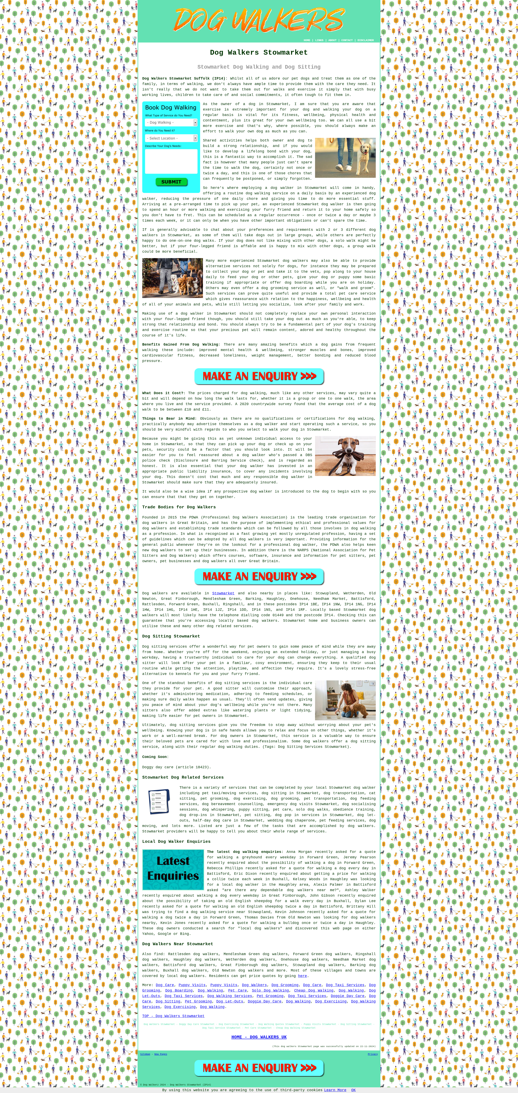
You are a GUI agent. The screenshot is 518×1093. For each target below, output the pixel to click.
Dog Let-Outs (229, 1001)
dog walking (258, 193)
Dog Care (165, 985)
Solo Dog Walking (270, 991)
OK (353, 1090)
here (302, 976)
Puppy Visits (192, 985)
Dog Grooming (285, 985)
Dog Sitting (168, 1001)
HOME (307, 40)
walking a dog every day (342, 868)
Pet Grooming (270, 996)
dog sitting (274, 793)
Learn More (335, 1090)
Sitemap (145, 1054)
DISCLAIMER (366, 40)
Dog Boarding (179, 991)
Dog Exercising (331, 1001)
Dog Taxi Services (345, 985)
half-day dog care (212, 820)
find (158, 954)
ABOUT (332, 40)
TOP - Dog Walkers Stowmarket (173, 1016)
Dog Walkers (254, 985)
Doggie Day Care (347, 996)
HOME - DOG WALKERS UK (259, 1037)
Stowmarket (223, 593)
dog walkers (295, 261)
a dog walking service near (216, 912)
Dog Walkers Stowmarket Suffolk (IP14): (185, 79)
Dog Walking (210, 991)
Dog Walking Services (229, 996)
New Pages (160, 1054)
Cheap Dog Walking (313, 991)
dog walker (192, 314)
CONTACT (347, 40)
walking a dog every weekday (228, 896)
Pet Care (237, 991)
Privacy (373, 1054)
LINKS (319, 40)
